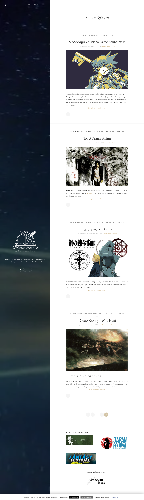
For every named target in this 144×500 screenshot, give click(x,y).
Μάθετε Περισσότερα (102, 497)
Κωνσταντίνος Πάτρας (108, 46)
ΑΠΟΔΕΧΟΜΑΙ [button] (74, 497)
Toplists (109, 35)
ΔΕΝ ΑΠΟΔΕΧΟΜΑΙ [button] (87, 497)
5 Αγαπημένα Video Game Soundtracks (97, 41)
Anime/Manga (75, 131)
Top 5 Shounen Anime (97, 229)
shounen (89, 193)
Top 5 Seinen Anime (97, 138)
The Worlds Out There (96, 35)
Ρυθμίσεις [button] (115, 497)
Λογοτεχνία (106, 314)
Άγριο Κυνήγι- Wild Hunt (97, 320)
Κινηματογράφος (94, 314)
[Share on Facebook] (68, 114)
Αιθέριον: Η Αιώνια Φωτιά (36, 5)
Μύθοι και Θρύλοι (117, 314)
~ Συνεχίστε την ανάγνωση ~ (96, 108)
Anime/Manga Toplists (89, 131)
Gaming (84, 35)
